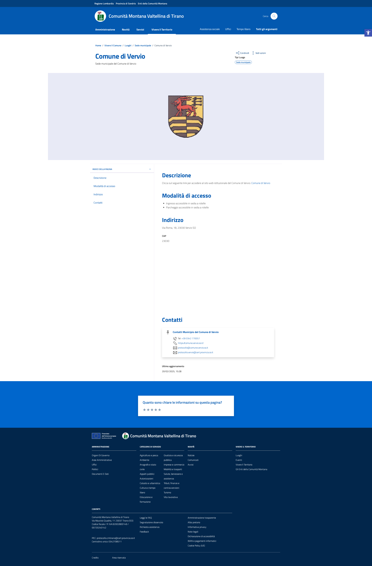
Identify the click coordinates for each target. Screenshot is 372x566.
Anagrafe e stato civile (148, 467)
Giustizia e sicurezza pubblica (173, 458)
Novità (125, 29)
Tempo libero (244, 29)
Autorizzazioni (146, 478)
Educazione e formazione (146, 499)
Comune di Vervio (260, 183)
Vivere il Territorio (162, 29)
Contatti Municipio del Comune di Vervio (196, 332)
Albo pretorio (194, 522)
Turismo (167, 492)
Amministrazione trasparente (202, 517)
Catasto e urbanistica (150, 483)
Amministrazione (105, 29)
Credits (95, 557)
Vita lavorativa (171, 497)
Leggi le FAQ (146, 517)
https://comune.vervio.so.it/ (191, 343)
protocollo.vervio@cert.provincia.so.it (195, 352)
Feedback (144, 531)
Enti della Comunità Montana (152, 3)
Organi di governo (100, 455)
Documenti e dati (100, 474)
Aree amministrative (102, 460)
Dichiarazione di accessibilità (201, 536)
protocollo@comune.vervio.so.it (193, 347)
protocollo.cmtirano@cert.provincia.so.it (116, 538)
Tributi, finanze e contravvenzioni (171, 485)
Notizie (191, 455)
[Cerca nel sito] (274, 16)
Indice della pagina (102, 169)
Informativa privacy (197, 527)
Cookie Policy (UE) (196, 545)
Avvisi (190, 464)
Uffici (228, 29)
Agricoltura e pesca (149, 455)
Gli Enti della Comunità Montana (251, 469)
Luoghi (239, 455)
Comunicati (193, 460)
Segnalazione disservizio (151, 522)
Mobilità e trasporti (173, 469)
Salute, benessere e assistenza (173, 476)
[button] (368, 33)
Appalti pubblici (147, 474)
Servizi (140, 29)
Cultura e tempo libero (147, 490)
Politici (95, 469)
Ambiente (144, 460)
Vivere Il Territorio (244, 464)
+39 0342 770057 (191, 338)
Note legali (193, 531)
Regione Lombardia (104, 3)
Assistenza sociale (210, 29)
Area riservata (119, 557)
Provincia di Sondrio (126, 3)
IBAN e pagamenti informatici (202, 541)
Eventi (239, 460)
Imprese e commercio (174, 464)
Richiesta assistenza (149, 527)
